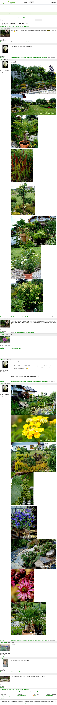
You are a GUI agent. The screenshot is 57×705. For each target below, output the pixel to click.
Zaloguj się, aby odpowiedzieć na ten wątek (28, 691)
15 (20, 26)
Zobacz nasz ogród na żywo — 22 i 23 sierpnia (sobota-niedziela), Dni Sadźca (26, 14)
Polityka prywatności (5, 696)
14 (18, 26)
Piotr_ (2, 44)
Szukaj (38, 19)
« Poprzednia (3, 26)
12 (16, 26)
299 (24, 26)
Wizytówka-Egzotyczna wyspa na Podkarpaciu (37, 57)
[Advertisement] (28, 8)
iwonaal (2, 334)
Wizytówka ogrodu (30, 41)
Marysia (2, 658)
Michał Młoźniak (49, 695)
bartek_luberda (4, 642)
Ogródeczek (13, 656)
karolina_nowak (4, 673)
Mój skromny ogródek (16, 671)
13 (17, 26)
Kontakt (2, 698)
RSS (35, 695)
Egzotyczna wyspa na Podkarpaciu (24, 17)
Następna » (27, 26)
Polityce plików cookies (28, 703)
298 (22, 26)
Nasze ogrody (13, 17)
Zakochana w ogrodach (16, 348)
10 (13, 26)
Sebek (2, 28)
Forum (31, 2)
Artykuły (26, 2)
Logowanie (53, 2)
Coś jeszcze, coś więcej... (20, 41)
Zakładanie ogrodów (21, 695)
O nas (2, 695)
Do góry (2, 41)
